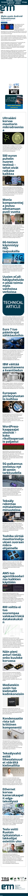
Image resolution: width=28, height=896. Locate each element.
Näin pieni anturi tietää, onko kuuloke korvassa (12, 656)
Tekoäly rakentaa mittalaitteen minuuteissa (12, 505)
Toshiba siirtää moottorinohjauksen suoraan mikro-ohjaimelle (13, 542)
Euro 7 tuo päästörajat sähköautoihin (13, 332)
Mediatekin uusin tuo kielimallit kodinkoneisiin (13, 689)
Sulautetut (4, 22)
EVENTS (18, 2)
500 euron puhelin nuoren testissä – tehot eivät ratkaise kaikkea (10, 164)
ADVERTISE (9, 0)
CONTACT (18, 3)
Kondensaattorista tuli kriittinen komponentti (13, 722)
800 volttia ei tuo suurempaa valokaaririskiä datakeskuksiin (13, 614)
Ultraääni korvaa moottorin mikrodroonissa (13, 124)
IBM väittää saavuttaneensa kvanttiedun (13, 367)
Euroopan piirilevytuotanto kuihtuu (13, 396)
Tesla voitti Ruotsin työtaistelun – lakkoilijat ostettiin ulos (12, 835)
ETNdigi (24, 2)
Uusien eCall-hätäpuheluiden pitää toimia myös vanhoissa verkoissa (13, 284)
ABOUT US (10, 3)
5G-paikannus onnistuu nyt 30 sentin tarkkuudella (12, 468)
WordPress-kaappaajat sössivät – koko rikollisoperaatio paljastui (13, 434)
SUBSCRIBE (18, 0)
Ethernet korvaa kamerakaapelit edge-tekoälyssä (13, 795)
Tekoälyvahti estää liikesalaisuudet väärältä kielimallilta (12, 759)
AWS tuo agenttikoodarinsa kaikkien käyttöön (13, 577)
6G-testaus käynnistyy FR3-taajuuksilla (11, 246)
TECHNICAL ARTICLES (7, 2)
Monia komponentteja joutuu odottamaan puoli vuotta (13, 206)
